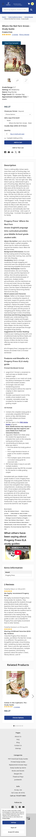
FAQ (18, 739)
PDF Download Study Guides (18, 759)
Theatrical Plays (18, 777)
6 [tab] (22, 725)
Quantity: (7, 130)
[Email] (9, 152)
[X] (16, 152)
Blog (18, 742)
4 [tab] (19, 725)
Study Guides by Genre (18, 768)
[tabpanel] (18, 696)
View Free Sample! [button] (11, 43)
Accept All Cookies (13, 832)
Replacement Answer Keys (18, 765)
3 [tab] (17, 725)
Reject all (13, 827)
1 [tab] (13, 725)
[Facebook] (5, 152)
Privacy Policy (6, 818)
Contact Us (18, 745)
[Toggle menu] (3, 4)
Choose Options (18, 718)
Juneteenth (18, 780)
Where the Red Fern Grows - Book (20, 123)
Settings (13, 822)
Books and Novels (18, 771)
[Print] (12, 152)
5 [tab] (20, 725)
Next (33, 696)
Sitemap (18, 748)
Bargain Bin (18, 774)
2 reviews (15, 35)
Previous (3, 696)
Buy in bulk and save (17, 134)
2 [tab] (15, 725)
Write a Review (24, 35)
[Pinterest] (19, 152)
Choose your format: (14, 111)
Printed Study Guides (18, 762)
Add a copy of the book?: (12, 118)
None (8, 120)
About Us (18, 736)
